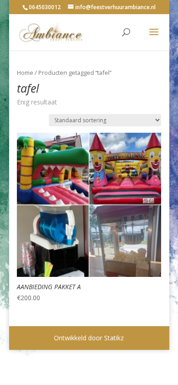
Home (25, 72)
